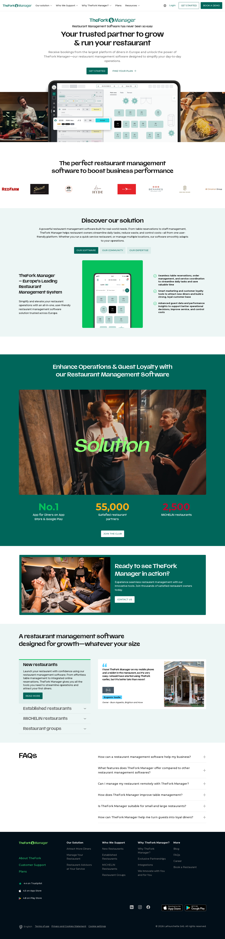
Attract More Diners (79, 848)
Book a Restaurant (185, 867)
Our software (86, 250)
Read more (33, 696)
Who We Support (65, 5)
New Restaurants (113, 848)
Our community (112, 250)
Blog (176, 848)
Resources (131, 5)
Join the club (112, 533)
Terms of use (42, 926)
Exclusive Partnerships (152, 858)
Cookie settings (97, 926)
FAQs (176, 854)
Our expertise (138, 250)
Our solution (42, 5)
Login (172, 5)
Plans (118, 5)
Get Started (189, 5)
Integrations (145, 864)
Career (177, 861)
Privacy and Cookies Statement (68, 926)
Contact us (124, 599)
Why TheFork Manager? (95, 5)
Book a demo (211, 5)
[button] (97, 71)
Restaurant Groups (114, 875)
